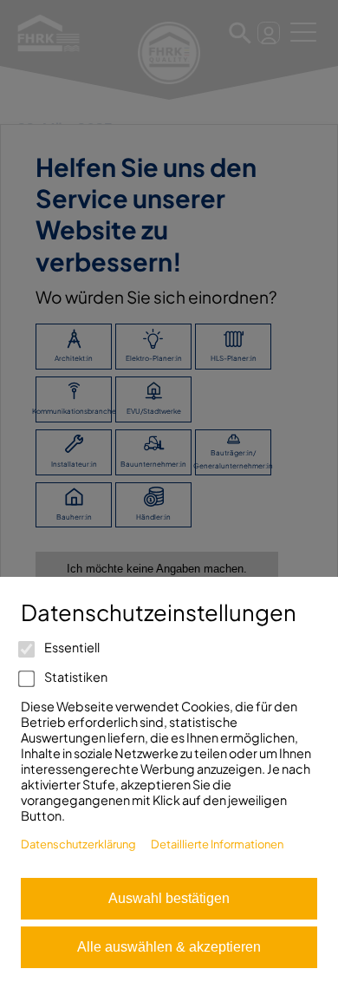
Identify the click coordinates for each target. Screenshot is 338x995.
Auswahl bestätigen (169, 898)
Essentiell (71, 647)
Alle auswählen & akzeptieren (169, 946)
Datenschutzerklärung (78, 844)
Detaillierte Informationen (217, 844)
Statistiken (74, 676)
